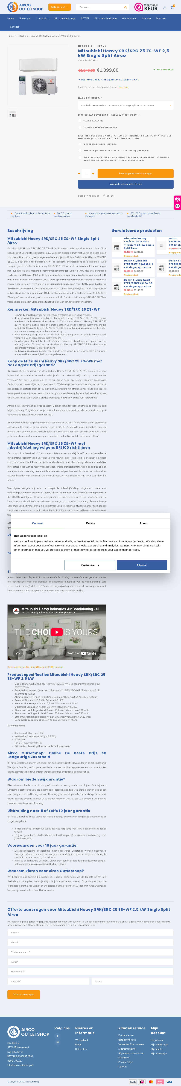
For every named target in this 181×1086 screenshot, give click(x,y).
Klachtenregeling (127, 1048)
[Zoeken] (125, 7)
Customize (88, 565)
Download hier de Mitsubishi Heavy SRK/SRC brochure (35, 667)
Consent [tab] (37, 523)
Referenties (81, 1049)
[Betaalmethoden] (132, 1081)
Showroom (25, 18)
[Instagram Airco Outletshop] (57, 1042)
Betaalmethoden (127, 1039)
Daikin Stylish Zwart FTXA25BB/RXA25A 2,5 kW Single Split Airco (138, 283)
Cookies (122, 1066)
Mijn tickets (156, 1049)
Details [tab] (90, 523)
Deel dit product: (89, 196)
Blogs (78, 1044)
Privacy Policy (125, 1062)
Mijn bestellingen (159, 1044)
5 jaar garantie (93, 121)
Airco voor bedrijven (106, 18)
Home (10, 18)
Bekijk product (131, 256)
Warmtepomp (129, 18)
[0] (172, 7)
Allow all (142, 565)
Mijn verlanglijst (159, 1053)
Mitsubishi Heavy (92, 46)
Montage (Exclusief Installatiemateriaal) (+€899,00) (116, 151)
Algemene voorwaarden (131, 1053)
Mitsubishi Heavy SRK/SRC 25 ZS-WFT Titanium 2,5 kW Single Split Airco (139, 243)
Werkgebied (81, 1040)
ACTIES (85, 18)
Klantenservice (125, 1035)
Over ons (161, 18)
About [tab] (143, 523)
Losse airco (43, 18)
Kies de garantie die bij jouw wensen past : (109, 115)
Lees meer (123, 87)
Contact (14, 26)
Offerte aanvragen (23, 994)
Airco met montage (64, 18)
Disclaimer (123, 1057)
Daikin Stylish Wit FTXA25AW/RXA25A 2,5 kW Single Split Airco (138, 264)
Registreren (157, 1040)
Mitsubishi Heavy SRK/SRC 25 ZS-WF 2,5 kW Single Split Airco (49, 35)
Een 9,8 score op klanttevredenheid (63, 214)
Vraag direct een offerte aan (126, 184)
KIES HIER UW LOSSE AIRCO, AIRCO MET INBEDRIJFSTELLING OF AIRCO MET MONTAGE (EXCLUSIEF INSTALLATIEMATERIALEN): (125, 137)
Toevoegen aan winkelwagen (135, 173)
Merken (146, 18)
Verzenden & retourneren (131, 1044)
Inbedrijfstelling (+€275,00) (100, 144)
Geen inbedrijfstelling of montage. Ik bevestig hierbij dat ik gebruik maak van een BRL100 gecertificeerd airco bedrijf (126, 158)
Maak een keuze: (90, 98)
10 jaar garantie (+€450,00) (100, 127)
